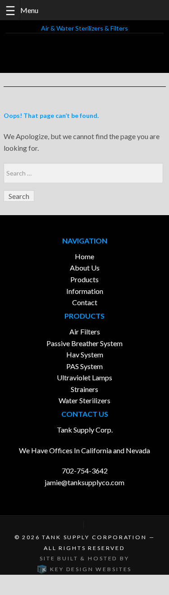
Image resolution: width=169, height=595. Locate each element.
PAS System (84, 366)
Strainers (84, 389)
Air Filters (84, 331)
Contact (84, 302)
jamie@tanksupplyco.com (84, 482)
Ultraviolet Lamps (84, 377)
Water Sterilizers (84, 400)
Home (84, 256)
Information (84, 291)
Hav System (84, 354)
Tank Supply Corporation (94, 537)
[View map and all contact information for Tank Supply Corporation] (84, 524)
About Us (85, 267)
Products (84, 279)
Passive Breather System (84, 343)
